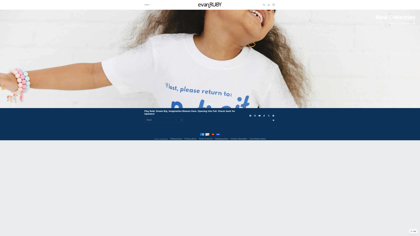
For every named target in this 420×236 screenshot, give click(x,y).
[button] (147, 5)
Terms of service (206, 139)
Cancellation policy (258, 139)
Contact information (239, 139)
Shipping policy (221, 139)
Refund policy (176, 139)
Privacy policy (191, 139)
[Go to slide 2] (210, 104)
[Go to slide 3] (212, 104)
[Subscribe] (181, 120)
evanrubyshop (163, 139)
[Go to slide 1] (207, 104)
